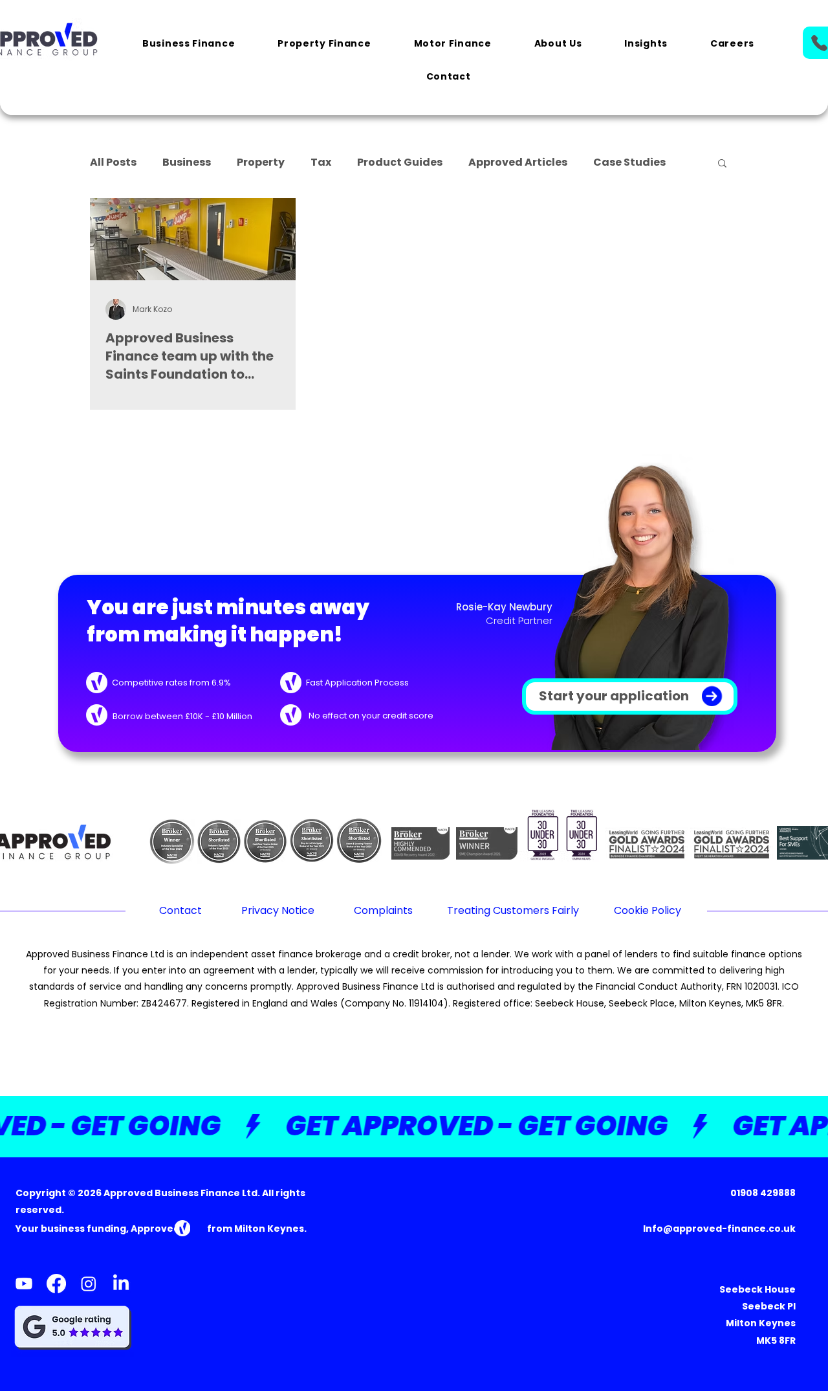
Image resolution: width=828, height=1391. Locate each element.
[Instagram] (88, 1283)
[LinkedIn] (121, 1283)
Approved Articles (517, 162)
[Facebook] (56, 1283)
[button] (188, 44)
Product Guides (399, 162)
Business (186, 162)
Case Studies (629, 162)
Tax (320, 162)
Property (261, 162)
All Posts (113, 162)
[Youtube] (24, 1283)
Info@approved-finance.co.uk (719, 1228)
